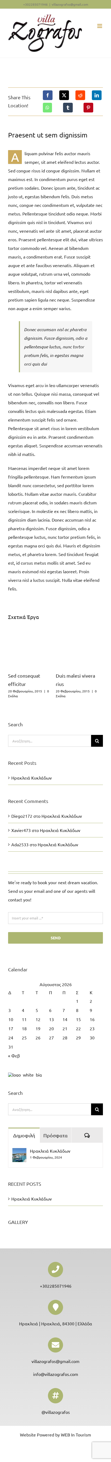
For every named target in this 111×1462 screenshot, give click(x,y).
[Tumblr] (68, 107)
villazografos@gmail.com (70, 4)
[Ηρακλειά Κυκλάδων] (19, 1152)
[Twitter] (64, 95)
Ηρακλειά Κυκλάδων (31, 777)
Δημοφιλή (24, 1135)
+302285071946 (55, 1285)
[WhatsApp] (47, 107)
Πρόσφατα (55, 1135)
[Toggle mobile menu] (100, 26)
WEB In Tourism (76, 1434)
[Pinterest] (88, 107)
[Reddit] (80, 95)
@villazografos (55, 1412)
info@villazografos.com (55, 1374)
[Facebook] (47, 95)
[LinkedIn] (97, 95)
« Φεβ (14, 1055)
